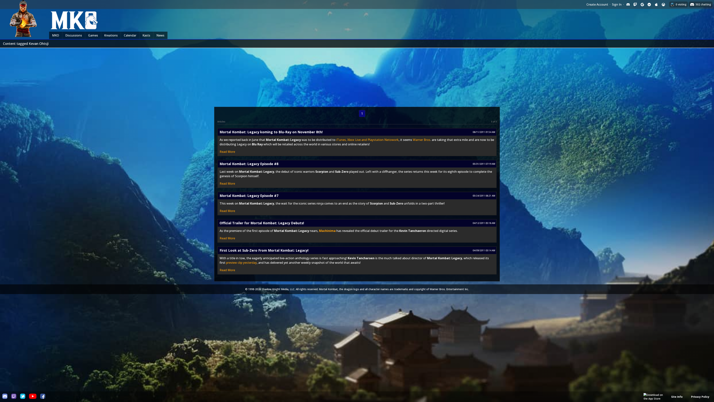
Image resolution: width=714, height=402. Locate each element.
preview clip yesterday (241, 263)
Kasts (146, 35)
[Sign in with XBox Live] (663, 4)
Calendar (130, 35)
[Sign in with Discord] (628, 4)
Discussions (73, 35)
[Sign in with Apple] (656, 4)
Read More (227, 152)
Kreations (111, 35)
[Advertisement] (357, 76)
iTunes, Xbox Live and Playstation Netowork (367, 140)
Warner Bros (421, 140)
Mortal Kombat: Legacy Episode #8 (249, 164)
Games (93, 35)
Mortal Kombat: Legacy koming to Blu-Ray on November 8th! (271, 132)
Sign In (617, 4)
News (160, 35)
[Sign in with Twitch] (635, 4)
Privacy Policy (700, 396)
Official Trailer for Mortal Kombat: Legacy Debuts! (262, 223)
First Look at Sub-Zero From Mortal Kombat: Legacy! (264, 250)
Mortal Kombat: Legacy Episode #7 (249, 195)
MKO (55, 35)
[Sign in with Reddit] (649, 4)
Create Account (597, 4)
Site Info (677, 396)
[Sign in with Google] (642, 4)
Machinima (327, 231)
